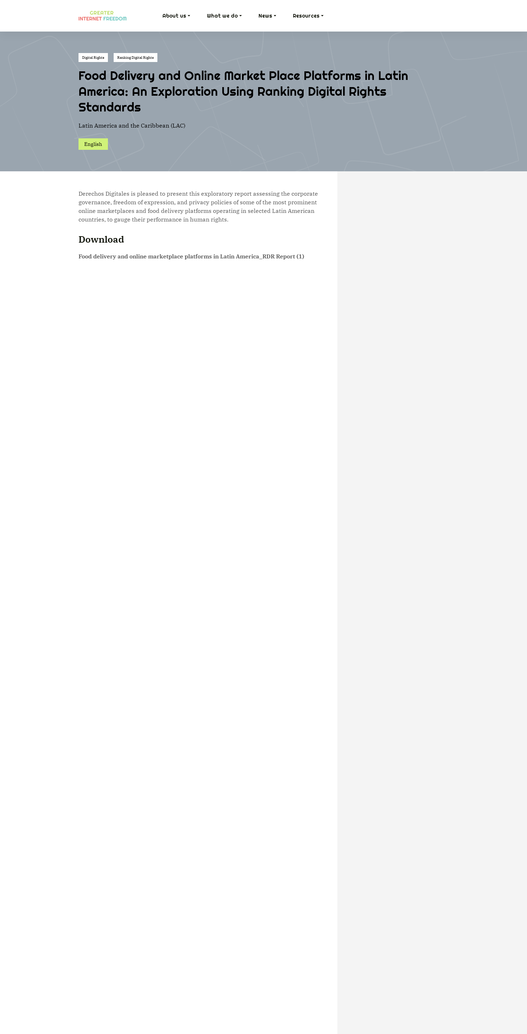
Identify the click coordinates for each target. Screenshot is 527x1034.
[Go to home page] (103, 15)
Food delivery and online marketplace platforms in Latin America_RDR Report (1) (191, 256)
